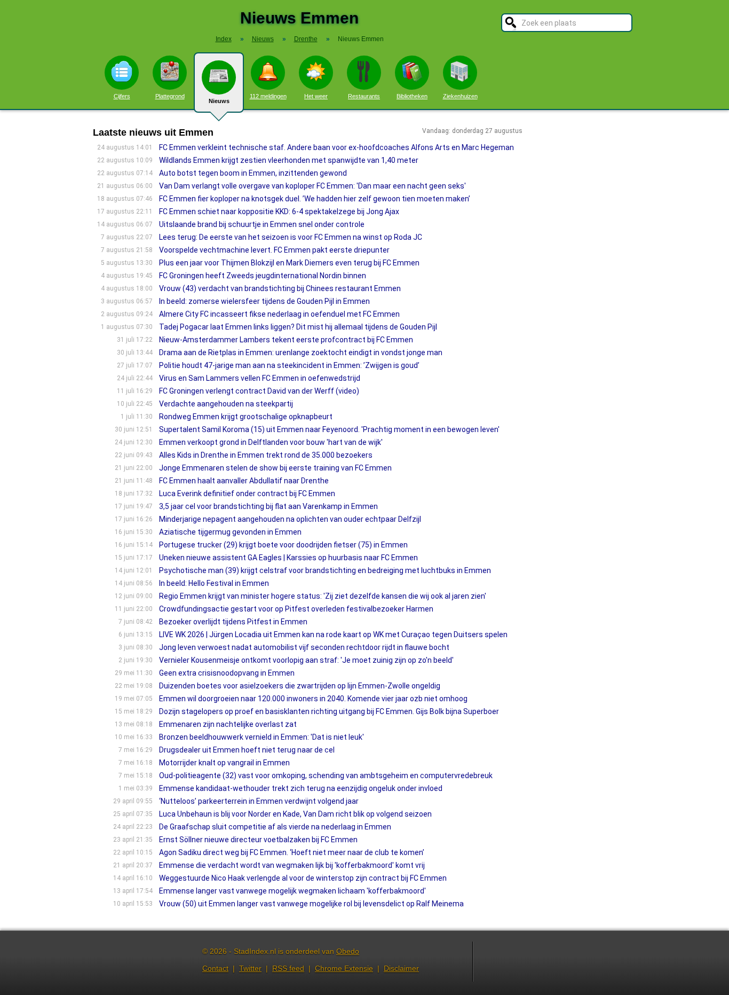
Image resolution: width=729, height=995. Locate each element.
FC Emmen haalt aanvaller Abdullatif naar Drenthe (244, 480)
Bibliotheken (412, 96)
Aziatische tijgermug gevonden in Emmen (230, 532)
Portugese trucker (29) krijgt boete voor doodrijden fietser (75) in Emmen (283, 544)
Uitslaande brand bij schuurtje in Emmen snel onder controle (261, 224)
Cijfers (122, 96)
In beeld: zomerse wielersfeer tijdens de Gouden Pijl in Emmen (264, 301)
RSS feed (288, 968)
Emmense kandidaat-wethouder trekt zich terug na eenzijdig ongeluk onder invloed (300, 788)
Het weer (316, 96)
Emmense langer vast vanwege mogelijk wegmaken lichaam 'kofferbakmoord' (292, 891)
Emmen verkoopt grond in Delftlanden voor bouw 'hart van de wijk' (271, 442)
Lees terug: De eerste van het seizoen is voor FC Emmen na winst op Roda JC (290, 237)
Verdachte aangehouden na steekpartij (226, 403)
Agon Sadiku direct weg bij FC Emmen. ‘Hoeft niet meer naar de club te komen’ (291, 852)
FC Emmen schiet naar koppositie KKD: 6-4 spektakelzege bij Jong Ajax (279, 211)
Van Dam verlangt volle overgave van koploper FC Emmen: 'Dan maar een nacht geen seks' (312, 186)
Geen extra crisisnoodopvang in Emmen (227, 673)
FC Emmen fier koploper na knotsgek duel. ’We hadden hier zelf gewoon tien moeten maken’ (314, 198)
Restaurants (364, 96)
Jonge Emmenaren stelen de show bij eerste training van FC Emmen (275, 468)
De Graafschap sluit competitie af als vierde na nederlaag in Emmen (275, 826)
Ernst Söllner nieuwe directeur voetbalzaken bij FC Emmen (258, 839)
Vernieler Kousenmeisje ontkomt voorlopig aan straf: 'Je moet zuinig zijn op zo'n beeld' (306, 660)
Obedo (347, 951)
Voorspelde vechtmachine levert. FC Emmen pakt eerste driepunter (274, 250)
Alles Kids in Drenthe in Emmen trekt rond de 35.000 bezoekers (266, 455)
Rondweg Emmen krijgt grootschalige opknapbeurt (245, 416)
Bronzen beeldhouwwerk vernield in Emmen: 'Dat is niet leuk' (261, 737)
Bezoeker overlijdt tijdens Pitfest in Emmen (233, 621)
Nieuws (219, 101)
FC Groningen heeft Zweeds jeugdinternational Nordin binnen (262, 275)
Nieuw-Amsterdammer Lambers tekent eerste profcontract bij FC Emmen (286, 339)
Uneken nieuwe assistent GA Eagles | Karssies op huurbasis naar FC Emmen (288, 557)
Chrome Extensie (344, 968)
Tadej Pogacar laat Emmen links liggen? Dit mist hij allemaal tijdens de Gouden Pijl (298, 327)
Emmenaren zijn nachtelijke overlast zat (228, 724)
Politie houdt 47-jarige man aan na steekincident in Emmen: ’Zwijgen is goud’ (290, 365)
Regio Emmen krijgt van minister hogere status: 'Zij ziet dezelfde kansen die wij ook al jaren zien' (322, 596)
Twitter (250, 968)
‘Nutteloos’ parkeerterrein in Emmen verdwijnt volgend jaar (259, 801)
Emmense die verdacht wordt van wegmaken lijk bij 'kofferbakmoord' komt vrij (292, 865)
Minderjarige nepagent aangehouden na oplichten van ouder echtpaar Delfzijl (290, 519)
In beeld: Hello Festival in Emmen (214, 583)
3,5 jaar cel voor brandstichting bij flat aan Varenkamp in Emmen (268, 506)
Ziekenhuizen (460, 96)
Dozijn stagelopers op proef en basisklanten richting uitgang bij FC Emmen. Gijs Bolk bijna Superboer (329, 711)
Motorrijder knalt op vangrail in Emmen (224, 762)
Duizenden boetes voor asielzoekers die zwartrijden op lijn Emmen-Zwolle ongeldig (299, 685)
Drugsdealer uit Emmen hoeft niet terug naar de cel (247, 750)
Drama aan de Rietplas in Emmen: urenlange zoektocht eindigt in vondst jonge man (300, 352)
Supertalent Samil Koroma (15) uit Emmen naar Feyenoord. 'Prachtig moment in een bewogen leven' (329, 429)
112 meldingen (268, 96)
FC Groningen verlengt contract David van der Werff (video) (259, 391)
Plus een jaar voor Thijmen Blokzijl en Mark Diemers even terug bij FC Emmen (289, 262)
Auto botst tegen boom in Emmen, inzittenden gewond (253, 173)
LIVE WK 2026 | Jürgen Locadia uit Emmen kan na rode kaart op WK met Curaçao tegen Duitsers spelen (333, 634)
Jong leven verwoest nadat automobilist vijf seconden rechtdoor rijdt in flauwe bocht (304, 647)
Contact (215, 968)
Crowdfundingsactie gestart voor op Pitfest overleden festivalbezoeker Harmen (296, 609)
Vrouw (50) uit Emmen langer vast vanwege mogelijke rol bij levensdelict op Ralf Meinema (311, 903)
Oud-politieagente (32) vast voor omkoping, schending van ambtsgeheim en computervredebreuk (326, 775)
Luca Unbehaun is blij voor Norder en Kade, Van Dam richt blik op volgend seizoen (295, 814)
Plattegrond (170, 96)
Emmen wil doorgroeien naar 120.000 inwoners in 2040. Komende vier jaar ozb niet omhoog (313, 698)
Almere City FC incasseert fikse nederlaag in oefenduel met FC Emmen (279, 314)
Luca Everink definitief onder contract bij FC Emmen (247, 493)
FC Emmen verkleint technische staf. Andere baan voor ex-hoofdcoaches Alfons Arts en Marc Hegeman (336, 147)
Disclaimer (401, 968)
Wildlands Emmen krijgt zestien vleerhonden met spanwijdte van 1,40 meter (288, 160)
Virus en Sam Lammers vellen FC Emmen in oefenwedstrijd (259, 378)
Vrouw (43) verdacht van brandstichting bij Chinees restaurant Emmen (280, 288)
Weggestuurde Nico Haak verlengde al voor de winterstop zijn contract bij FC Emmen (303, 878)
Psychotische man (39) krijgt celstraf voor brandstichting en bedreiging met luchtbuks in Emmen (325, 570)
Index (224, 39)
